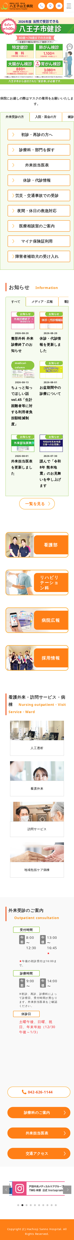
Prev (7, 1190)
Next (67, 1190)
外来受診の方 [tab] (15, 117)
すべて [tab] (15, 301)
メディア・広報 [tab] (42, 301)
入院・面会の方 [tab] (45, 117)
